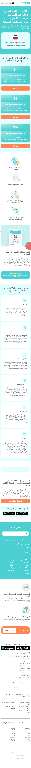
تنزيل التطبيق (9, 630)
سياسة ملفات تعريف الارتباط (17, 752)
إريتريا (27, 565)
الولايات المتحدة (10, 570)
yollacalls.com (25, 600)
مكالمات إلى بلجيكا (25, 675)
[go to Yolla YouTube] (9, 683)
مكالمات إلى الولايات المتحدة (23, 677)
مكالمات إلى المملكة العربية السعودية (20, 656)
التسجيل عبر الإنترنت (15, 501)
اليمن (13, 560)
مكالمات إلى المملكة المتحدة (22, 661)
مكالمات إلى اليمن (25, 668)
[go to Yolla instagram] (17, 683)
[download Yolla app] (22, 513)
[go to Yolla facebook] (21, 683)
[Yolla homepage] (25, 3)
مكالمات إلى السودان (25, 670)
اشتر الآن (15, 88)
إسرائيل (27, 573)
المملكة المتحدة (24, 568)
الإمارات (12, 565)
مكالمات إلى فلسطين (25, 663)
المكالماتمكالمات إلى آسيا (8, 702)
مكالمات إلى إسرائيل (25, 666)
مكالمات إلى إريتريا (25, 658)
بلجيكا (13, 568)
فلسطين (26, 570)
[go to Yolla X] (13, 683)
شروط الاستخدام (20, 755)
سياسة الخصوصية (19, 758)
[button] (9, 3)
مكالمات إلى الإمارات (25, 673)
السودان (12, 562)
